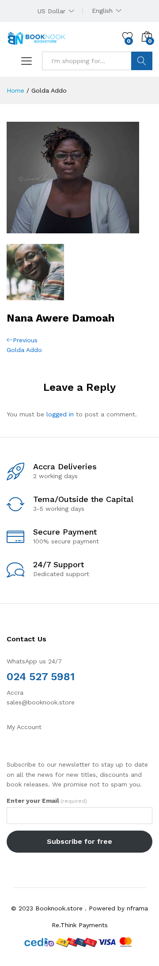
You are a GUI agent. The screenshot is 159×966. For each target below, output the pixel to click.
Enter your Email (47, 800)
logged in (60, 414)
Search (141, 61)
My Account (24, 726)
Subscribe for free (79, 841)
